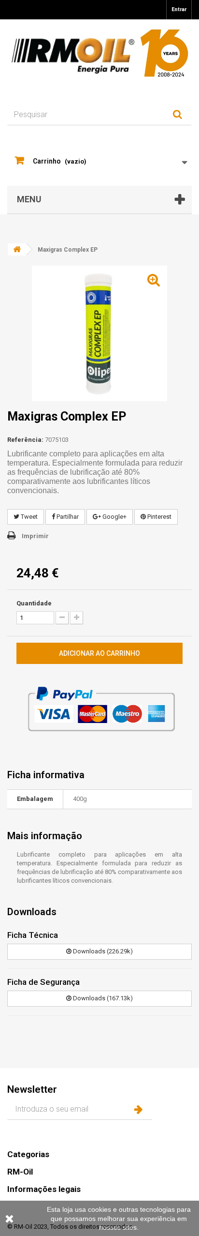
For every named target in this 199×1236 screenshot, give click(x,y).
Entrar (178, 9)
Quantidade (34, 603)
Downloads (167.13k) (102, 998)
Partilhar (67, 516)
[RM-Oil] (99, 53)
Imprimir (35, 536)
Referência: (25, 439)
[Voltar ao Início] (17, 249)
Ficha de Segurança (43, 982)
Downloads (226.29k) (102, 951)
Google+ (114, 516)
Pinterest (158, 516)
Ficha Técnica (32, 935)
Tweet (28, 516)
